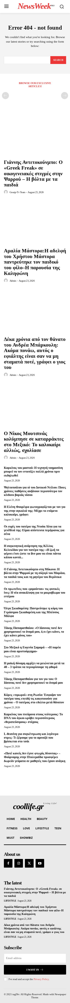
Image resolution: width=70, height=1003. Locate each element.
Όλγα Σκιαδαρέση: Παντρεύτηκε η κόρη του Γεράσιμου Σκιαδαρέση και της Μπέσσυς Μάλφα (33, 612)
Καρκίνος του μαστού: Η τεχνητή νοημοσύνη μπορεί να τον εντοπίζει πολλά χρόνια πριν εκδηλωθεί (33, 471)
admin (13, 280)
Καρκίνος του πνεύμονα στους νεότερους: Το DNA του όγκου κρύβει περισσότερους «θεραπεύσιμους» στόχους (33, 718)
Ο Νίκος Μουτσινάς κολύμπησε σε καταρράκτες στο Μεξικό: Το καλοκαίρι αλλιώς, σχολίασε (34, 442)
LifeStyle (10, 900)
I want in (32, 969)
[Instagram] (18, 863)
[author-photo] (6, 192)
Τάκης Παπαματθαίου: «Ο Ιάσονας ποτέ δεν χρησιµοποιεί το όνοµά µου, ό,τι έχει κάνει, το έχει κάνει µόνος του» (34, 631)
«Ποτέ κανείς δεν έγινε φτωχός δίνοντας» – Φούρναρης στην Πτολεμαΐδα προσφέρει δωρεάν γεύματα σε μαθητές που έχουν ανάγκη (34, 757)
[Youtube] (40, 863)
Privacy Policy (41, 979)
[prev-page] (5, 95)
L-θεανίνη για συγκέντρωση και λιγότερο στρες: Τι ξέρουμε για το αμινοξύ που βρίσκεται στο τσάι (31, 737)
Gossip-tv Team (17, 192)
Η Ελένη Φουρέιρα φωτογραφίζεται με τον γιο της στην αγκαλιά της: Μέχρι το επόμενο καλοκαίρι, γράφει (34, 510)
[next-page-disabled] (64, 95)
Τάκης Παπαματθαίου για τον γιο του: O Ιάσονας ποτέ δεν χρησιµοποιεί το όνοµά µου (33, 680)
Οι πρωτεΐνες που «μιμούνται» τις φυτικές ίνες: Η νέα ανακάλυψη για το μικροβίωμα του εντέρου (34, 592)
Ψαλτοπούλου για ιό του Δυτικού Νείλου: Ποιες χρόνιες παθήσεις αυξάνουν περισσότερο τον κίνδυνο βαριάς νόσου (35, 491)
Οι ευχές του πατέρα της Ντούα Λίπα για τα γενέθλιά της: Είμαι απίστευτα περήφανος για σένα (34, 530)
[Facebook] (8, 863)
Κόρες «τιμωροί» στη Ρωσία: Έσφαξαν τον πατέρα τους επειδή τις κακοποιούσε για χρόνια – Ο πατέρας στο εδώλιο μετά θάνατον (34, 698)
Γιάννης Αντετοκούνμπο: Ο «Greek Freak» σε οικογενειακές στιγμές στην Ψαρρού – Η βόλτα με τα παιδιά (33, 173)
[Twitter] (29, 863)
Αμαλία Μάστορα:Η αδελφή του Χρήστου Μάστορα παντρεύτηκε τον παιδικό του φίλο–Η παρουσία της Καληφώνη (35, 262)
